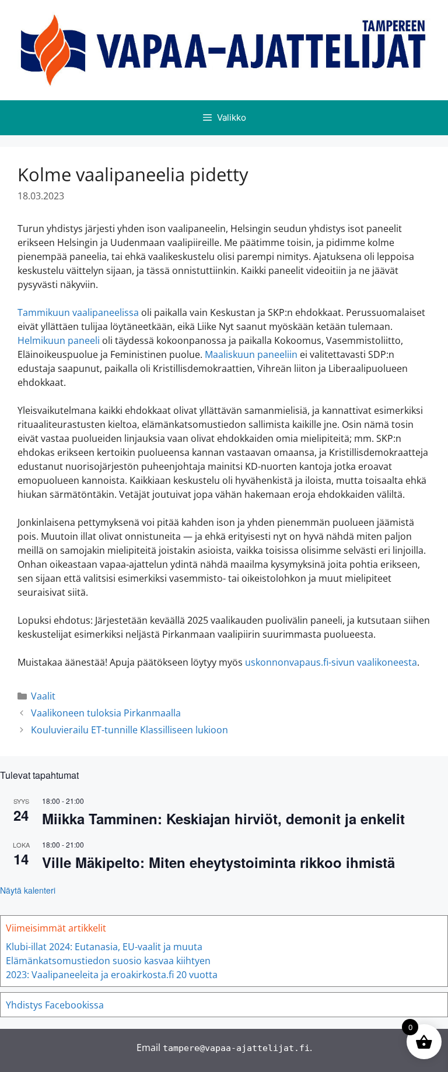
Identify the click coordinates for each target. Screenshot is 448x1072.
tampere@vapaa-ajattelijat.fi (236, 1048)
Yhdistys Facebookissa (55, 1005)
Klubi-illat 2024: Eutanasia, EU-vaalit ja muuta (104, 946)
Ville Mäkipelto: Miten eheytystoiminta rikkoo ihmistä (218, 862)
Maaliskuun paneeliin (251, 354)
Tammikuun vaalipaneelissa (78, 312)
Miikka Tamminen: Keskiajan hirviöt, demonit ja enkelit (223, 818)
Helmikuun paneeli (59, 340)
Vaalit (43, 696)
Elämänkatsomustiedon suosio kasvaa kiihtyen (108, 960)
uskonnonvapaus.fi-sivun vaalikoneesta (331, 662)
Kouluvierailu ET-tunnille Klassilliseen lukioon (129, 729)
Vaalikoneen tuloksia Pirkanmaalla (106, 713)
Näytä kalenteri (27, 890)
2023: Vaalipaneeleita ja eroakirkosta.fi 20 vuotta (112, 974)
